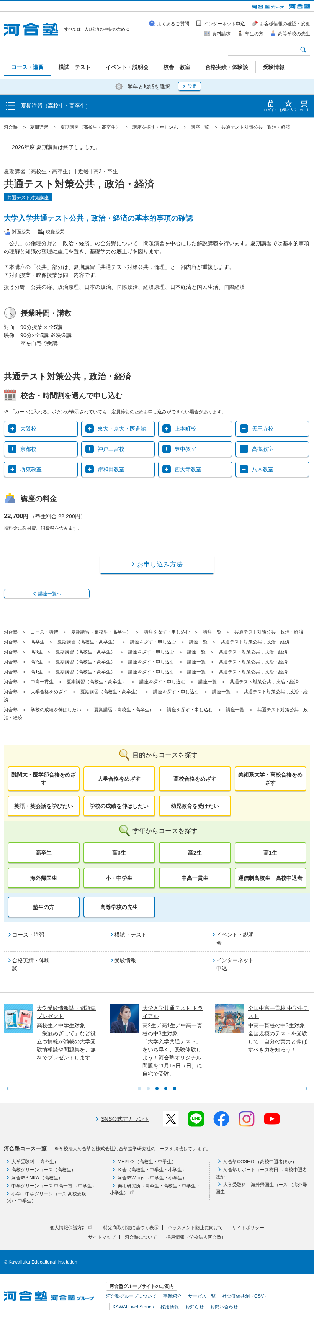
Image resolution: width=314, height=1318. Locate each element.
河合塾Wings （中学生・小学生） (152, 1177)
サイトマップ (102, 1237)
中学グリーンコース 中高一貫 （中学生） (53, 1186)
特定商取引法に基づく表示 (131, 1227)
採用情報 (169, 1307)
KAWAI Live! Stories (133, 1307)
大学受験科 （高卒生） (35, 1161)
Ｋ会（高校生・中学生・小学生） (152, 1169)
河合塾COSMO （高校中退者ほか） (260, 1161)
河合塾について (141, 1237)
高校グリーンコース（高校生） (43, 1169)
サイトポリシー (248, 1227)
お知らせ (194, 1307)
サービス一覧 (202, 1296)
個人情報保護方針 (68, 1227)
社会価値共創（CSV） (245, 1296)
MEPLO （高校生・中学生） (147, 1161)
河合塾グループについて (131, 1296)
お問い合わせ (224, 1307)
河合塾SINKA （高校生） (37, 1177)
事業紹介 (172, 1296)
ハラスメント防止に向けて (195, 1227)
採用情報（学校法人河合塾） (196, 1237)
